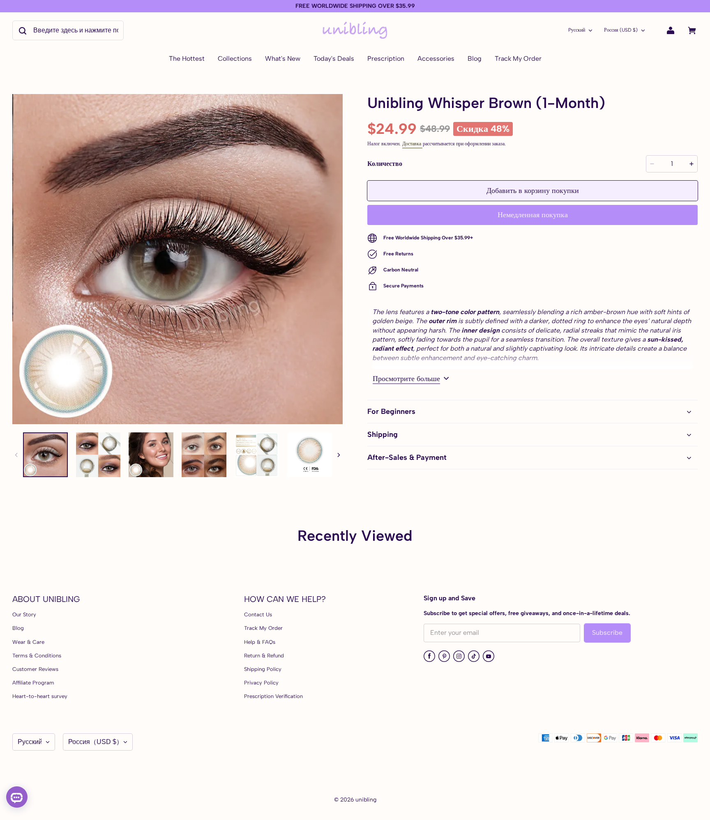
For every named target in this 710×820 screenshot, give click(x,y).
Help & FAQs (259, 642)
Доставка (412, 144)
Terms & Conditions (36, 655)
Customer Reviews (35, 669)
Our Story (24, 614)
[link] (235, 59)
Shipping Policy (262, 669)
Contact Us (258, 614)
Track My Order (263, 628)
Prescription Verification (273, 696)
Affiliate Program (33, 683)
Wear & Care (28, 642)
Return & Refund (264, 655)
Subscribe (607, 632)
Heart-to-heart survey (39, 696)
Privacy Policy (261, 683)
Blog (18, 628)
